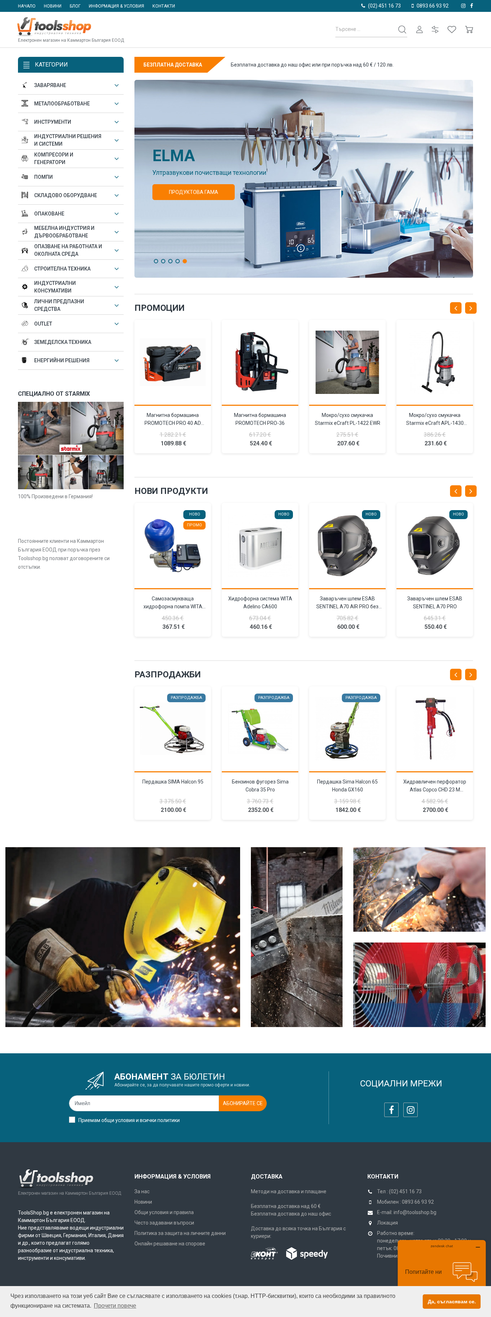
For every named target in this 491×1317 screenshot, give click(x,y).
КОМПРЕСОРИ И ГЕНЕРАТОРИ (53, 158)
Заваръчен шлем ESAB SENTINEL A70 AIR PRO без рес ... (347, 606)
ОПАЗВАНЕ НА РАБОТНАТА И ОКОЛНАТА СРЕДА (68, 250)
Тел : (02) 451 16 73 (399, 1191)
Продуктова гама (193, 192)
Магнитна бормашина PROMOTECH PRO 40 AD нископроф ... (172, 423)
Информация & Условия (172, 1176)
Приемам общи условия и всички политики (129, 1120)
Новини (52, 6)
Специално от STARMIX (54, 393)
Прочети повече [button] (115, 1306)
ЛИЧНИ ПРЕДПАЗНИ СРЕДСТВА (59, 305)
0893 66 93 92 (433, 6)
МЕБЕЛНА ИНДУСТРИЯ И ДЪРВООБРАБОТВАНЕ (64, 232)
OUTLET (43, 324)
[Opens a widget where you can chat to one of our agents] (441, 1275)
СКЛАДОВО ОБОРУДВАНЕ (65, 195)
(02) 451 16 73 (384, 6)
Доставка (267, 1176)
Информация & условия (116, 6)
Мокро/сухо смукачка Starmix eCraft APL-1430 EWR (435, 423)
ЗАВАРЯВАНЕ (50, 85)
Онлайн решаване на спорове (169, 1243)
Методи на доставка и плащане (288, 1191)
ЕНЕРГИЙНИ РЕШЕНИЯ (62, 360)
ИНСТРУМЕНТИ (52, 122)
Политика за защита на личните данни (180, 1233)
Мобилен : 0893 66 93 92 (405, 1202)
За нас (142, 1191)
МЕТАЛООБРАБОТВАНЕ (62, 103)
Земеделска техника (62, 342)
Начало (27, 6)
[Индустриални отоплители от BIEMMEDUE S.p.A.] (419, 985)
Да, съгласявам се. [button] (452, 1301)
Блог (75, 6)
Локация (387, 1223)
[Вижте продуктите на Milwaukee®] (297, 937)
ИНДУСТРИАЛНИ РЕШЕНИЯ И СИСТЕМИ (67, 140)
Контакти (163, 6)
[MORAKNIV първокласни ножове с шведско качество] (419, 889)
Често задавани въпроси (164, 1223)
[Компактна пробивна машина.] (260, 363)
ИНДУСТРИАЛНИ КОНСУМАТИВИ (55, 287)
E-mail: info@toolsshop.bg (406, 1212)
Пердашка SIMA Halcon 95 (172, 782)
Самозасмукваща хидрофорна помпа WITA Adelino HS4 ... (172, 606)
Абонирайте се (243, 1103)
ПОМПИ (43, 177)
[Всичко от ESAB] (122, 937)
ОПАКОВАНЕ (49, 214)
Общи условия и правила (164, 1212)
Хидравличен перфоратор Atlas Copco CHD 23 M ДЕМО (434, 789)
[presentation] (456, 308)
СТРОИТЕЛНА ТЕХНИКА (62, 269)
